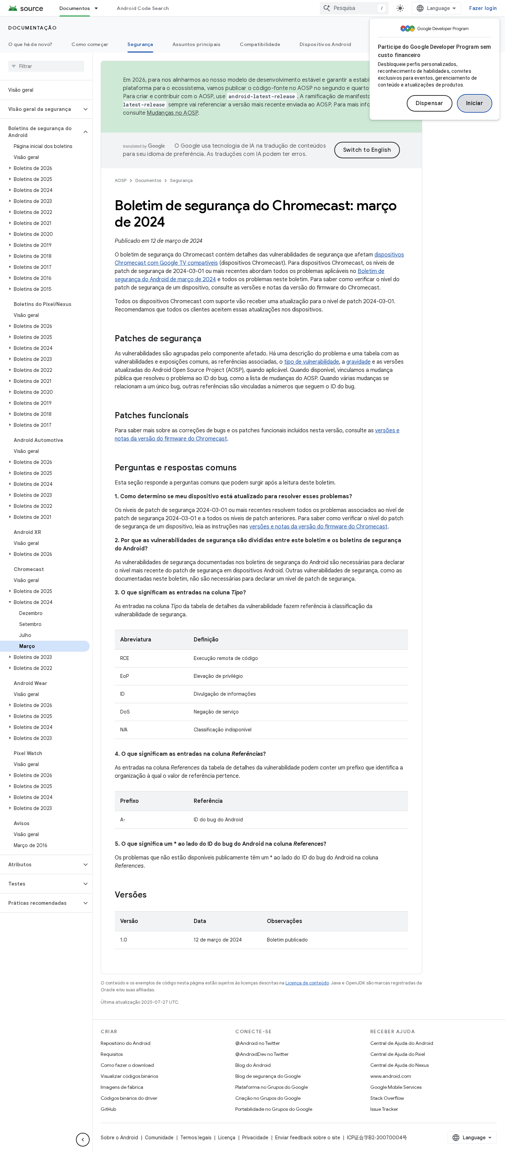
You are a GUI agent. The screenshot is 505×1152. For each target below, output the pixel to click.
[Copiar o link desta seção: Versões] (153, 895)
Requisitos (112, 1054)
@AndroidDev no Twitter (262, 1054)
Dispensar (430, 103)
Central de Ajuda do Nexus (399, 1065)
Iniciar (474, 103)
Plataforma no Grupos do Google (271, 1087)
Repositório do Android (125, 1043)
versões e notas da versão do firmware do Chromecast (318, 526)
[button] (40, 109)
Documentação (32, 28)
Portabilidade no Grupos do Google (273, 1109)
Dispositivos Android (325, 44)
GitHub (108, 1109)
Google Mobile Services (396, 1087)
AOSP (120, 180)
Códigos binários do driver (129, 1098)
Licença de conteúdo (307, 983)
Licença (226, 1137)
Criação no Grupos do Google (268, 1098)
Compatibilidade (260, 44)
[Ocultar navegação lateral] (83, 1140)
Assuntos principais (196, 44)
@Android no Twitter (257, 1043)
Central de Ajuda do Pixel (397, 1054)
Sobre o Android (119, 1137)
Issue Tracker (384, 1109)
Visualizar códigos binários (129, 1076)
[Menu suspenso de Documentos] (99, 8)
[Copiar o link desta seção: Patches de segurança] (208, 339)
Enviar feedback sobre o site (307, 1137)
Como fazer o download (127, 1065)
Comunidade (159, 1137)
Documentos (74, 8)
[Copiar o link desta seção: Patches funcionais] (195, 416)
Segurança (140, 44)
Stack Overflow (387, 1098)
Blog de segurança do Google (268, 1076)
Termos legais (195, 1137)
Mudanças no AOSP (172, 113)
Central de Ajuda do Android (401, 1043)
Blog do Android (253, 1065)
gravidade (358, 361)
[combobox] (354, 8)
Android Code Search (143, 8)
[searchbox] (46, 66)
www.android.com (390, 1076)
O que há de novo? (30, 44)
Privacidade (255, 1137)
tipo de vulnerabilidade (311, 361)
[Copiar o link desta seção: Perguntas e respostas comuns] (243, 468)
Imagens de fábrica (122, 1087)
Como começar (89, 44)
